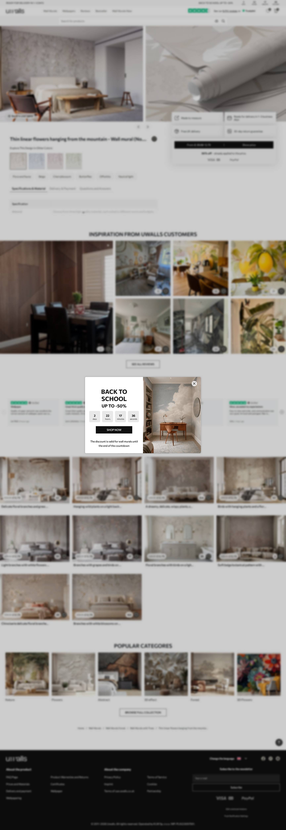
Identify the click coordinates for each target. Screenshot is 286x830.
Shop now (114, 429)
